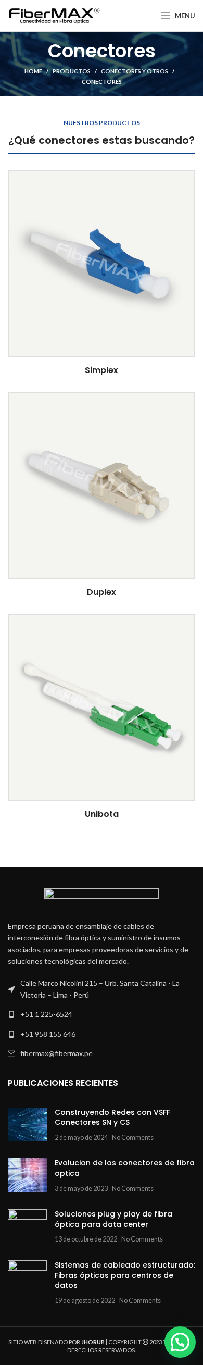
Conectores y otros (134, 71)
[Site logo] (54, 14)
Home (33, 71)
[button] (180, 1342)
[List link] (101, 1014)
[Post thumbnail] (27, 1125)
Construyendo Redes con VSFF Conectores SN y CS (112, 1117)
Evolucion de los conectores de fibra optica (125, 1168)
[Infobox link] (101, 273)
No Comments (133, 1137)
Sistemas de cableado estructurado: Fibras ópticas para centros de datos (125, 1275)
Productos (72, 71)
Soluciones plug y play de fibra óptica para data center (113, 1219)
